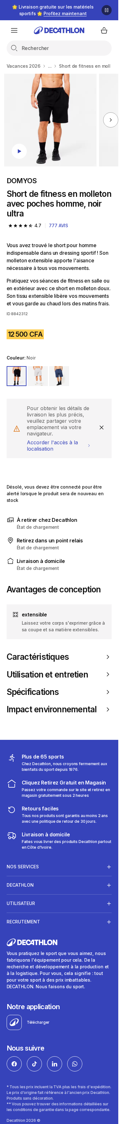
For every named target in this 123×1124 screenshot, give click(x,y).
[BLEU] (59, 376)
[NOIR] (17, 376)
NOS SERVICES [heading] (23, 866)
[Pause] (107, 10)
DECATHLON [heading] (20, 885)
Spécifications (33, 692)
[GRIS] (38, 376)
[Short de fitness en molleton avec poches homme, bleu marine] (50, 120)
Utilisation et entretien (47, 674)
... (50, 66)
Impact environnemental (52, 709)
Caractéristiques (38, 657)
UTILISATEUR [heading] (21, 903)
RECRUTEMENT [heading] (23, 921)
